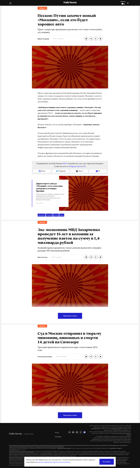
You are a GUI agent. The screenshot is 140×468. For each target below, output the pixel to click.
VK (84, 166)
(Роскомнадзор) (95, 428)
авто (62, 215)
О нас (57, 432)
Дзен (79, 166)
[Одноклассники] (80, 432)
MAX (65, 164)
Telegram (72, 166)
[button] (10, 3)
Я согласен (106, 461)
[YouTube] (73, 432)
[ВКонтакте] (77, 432)
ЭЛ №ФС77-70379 (116, 428)
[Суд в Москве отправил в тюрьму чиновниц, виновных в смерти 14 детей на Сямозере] (86, 356)
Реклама (58, 436)
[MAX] (84, 432)
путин (56, 215)
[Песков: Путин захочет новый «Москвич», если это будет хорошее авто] (86, 39)
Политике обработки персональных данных (53, 462)
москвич (41, 215)
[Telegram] (69, 432)
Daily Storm (70, 3)
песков (49, 215)
